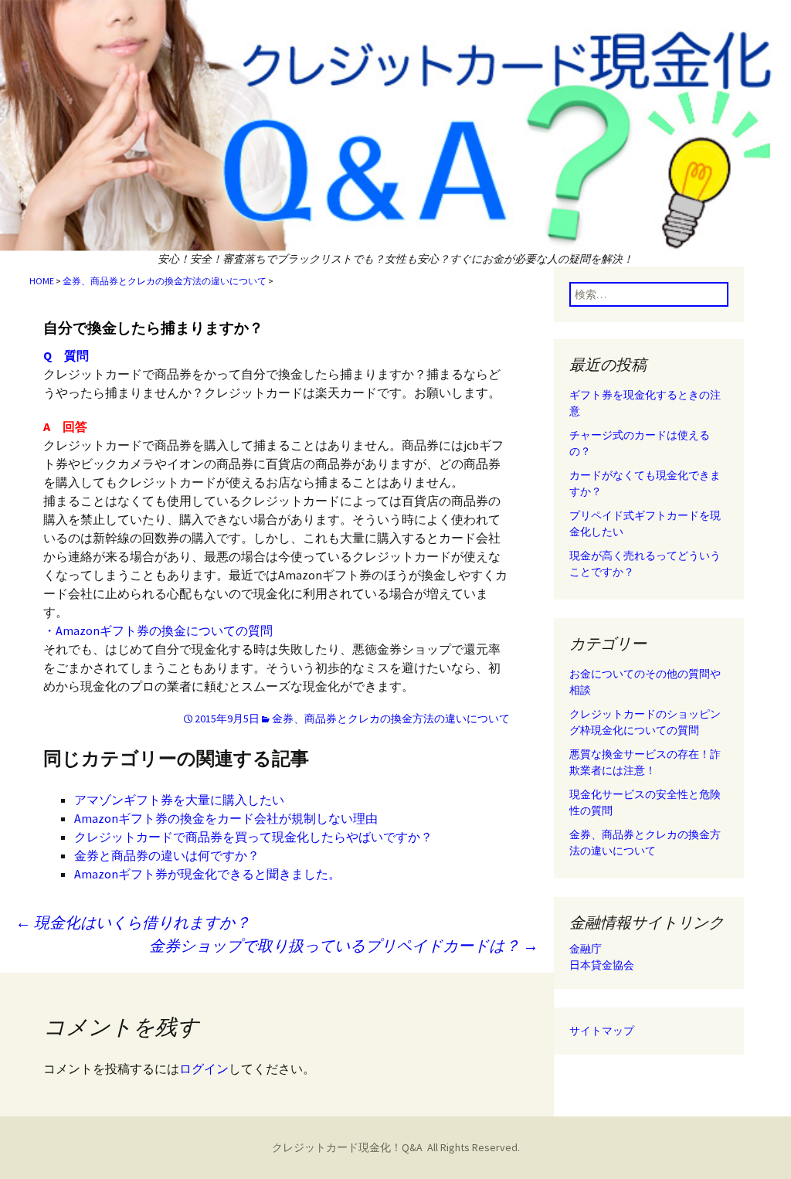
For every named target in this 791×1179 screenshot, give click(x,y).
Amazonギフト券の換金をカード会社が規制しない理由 (226, 818)
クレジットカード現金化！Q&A (347, 1147)
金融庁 (585, 949)
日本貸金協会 (601, 965)
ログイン (204, 1068)
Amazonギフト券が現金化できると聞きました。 (207, 874)
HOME (41, 281)
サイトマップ (601, 1031)
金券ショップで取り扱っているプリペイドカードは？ (343, 945)
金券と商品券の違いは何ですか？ (167, 855)
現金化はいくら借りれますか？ (132, 922)
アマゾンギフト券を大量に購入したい (179, 799)
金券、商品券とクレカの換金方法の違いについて (164, 281)
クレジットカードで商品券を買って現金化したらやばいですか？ (253, 836)
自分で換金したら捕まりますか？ (153, 328)
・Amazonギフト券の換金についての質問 (158, 630)
